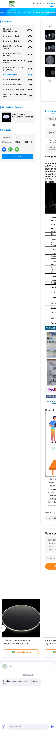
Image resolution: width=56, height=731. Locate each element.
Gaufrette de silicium (17, 85)
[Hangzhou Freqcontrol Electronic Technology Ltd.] (12, 4)
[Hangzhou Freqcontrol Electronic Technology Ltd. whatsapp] (10, 149)
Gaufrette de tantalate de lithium (17, 69)
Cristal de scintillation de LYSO (17, 95)
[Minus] (52, 666)
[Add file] (3, 727)
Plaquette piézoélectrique (17, 30)
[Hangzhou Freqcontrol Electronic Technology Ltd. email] (4, 149)
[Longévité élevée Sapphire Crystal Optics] (6, 117)
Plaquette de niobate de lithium (17, 61)
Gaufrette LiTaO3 (17, 41)
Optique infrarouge (17, 80)
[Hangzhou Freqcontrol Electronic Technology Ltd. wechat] (17, 149)
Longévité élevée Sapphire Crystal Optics (22, 115)
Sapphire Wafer (17, 75)
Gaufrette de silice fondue (17, 54)
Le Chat (17, 157)
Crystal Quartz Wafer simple (17, 47)
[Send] (52, 727)
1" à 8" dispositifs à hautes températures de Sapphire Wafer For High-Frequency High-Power (38, 643)
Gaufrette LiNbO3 (17, 36)
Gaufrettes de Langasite (17, 89)
